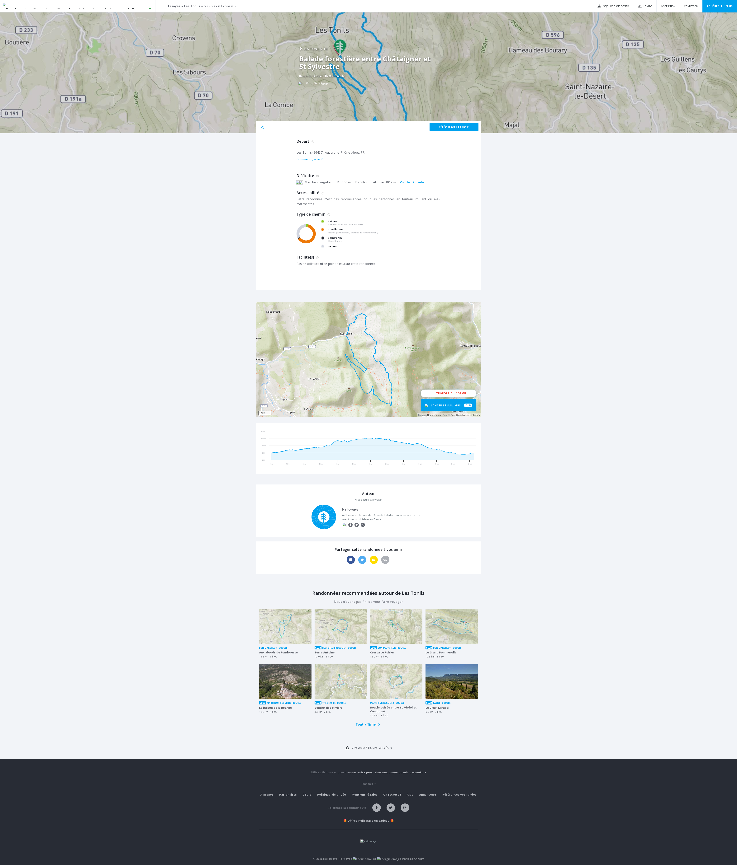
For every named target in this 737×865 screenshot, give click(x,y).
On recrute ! (392, 794)
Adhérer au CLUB (720, 6)
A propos (266, 794)
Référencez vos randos (459, 794)
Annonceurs (428, 794)
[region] (368, 359)
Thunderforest (434, 415)
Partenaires (288, 794)
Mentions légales (365, 794)
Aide (410, 794)
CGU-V (307, 794)
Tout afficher (366, 724)
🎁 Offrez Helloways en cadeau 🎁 (368, 820)
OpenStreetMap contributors (465, 415)
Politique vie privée (331, 794)
